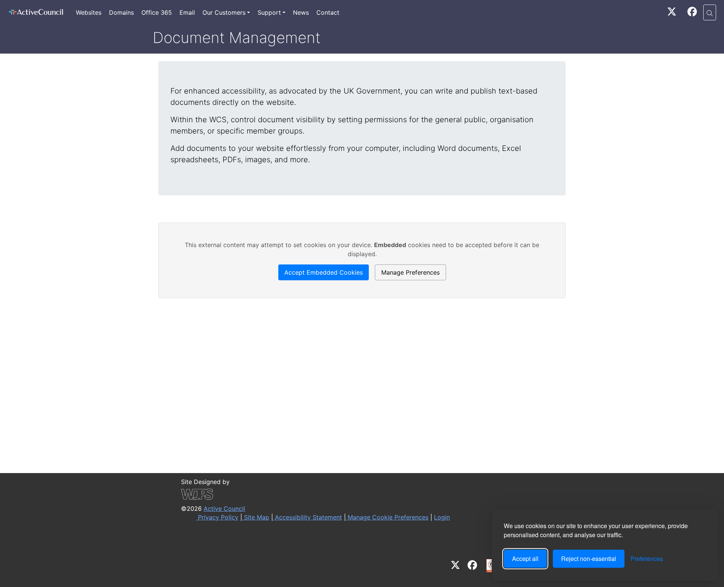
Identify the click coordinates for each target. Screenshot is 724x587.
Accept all (525, 558)
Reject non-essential (588, 558)
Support (269, 12)
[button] (709, 12)
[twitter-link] (671, 13)
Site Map (255, 517)
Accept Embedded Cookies (323, 272)
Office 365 (156, 12)
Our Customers (223, 12)
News (301, 12)
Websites (88, 12)
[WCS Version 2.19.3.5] (315, 494)
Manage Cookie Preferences (387, 517)
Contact (327, 12)
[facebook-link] (692, 13)
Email (187, 12)
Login (442, 517)
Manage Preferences (410, 272)
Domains (121, 12)
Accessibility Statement (307, 517)
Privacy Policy (217, 517)
